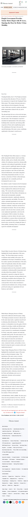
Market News (17, 476)
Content (5, 16)
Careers (3, 495)
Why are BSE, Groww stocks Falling (19, 449)
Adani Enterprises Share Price (18, 428)
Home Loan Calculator (15, 461)
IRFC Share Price (16, 431)
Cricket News (20, 478)
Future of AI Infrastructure (20, 7)
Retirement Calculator (20, 459)
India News (4, 485)
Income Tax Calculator (6, 457)
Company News (11, 476)
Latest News (4, 476)
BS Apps (8, 495)
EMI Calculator (5, 459)
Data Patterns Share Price (7, 449)
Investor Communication (12, 491)
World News (20, 480)
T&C (15, 489)
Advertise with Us (17, 493)
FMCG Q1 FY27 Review (17, 447)
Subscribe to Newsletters (16, 469)
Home (2, 7)
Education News (5, 483)
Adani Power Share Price (6, 431)
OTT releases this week (6, 443)
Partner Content (8, 7)
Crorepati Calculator (16, 457)
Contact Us (10, 493)
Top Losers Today (15, 445)
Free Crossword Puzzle (6, 471)
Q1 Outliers (9, 447)
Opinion (11, 483)
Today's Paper (4, 489)
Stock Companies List (6, 469)
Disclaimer (4, 491)
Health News (16, 483)
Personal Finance (5, 480)
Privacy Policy (20, 489)
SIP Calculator (12, 459)
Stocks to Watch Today (15, 440)
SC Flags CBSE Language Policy (8, 452)
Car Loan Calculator (6, 461)
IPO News (23, 476)
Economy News (23, 483)
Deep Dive (4, 447)
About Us (10, 489)
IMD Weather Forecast (6, 445)
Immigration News (13, 478)
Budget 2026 (16, 485)
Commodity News (5, 478)
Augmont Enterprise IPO (16, 443)
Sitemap (23, 493)
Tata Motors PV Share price (7, 433)
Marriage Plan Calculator (18, 463)
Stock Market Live (5, 440)
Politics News (10, 485)
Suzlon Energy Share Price (7, 428)
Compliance (4, 493)
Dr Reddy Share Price (6, 435)
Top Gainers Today (23, 445)
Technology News (13, 480)
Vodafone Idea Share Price (16, 435)
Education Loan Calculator (7, 463)
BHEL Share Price (17, 433)
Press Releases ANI (11, 16)
